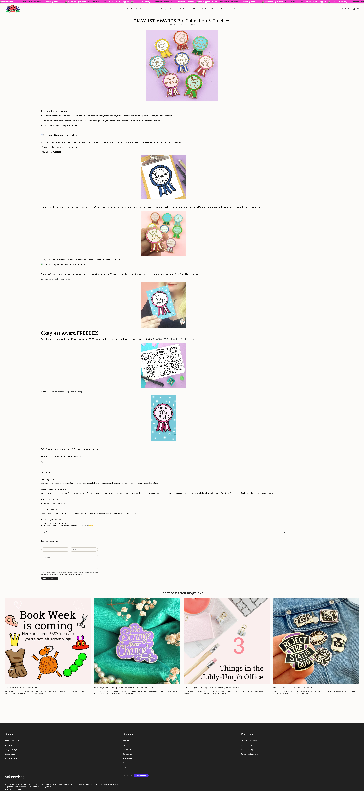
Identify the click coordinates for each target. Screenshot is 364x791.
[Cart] (358, 8)
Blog (125, 767)
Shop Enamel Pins (12, 741)
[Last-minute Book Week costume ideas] (48, 641)
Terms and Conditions (250, 754)
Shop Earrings (11, 749)
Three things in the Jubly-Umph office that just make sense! (212, 687)
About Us (126, 741)
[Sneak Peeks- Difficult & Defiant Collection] (316, 641)
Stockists (127, 763)
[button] (142, 9)
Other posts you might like (182, 593)
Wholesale (127, 758)
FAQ (124, 745)
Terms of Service (89, 572)
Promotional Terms (249, 741)
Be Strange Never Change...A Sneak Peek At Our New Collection (123, 687)
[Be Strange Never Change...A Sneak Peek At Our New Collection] (137, 641)
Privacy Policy (77, 572)
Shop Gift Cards (11, 758)
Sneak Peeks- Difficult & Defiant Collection (292, 687)
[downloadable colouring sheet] (163, 365)
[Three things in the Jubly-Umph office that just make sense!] (227, 641)
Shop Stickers (10, 754)
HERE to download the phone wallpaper (65, 391)
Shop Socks (9, 745)
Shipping (127, 749)
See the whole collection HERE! (56, 279)
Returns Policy (247, 745)
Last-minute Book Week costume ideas (23, 687)
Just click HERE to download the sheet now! (173, 339)
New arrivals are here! (31, 2)
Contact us (127, 754)
